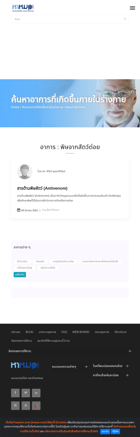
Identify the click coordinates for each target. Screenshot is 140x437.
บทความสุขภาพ (47, 332)
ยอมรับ (105, 431)
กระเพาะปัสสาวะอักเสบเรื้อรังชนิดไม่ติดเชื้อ (100, 261)
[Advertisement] (70, 54)
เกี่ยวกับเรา (120, 332)
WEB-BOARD (80, 332)
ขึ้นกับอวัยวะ (22, 261)
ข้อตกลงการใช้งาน (21, 341)
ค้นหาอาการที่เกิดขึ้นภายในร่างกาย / (43, 107)
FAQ (64, 332)
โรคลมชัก (40, 261)
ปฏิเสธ (115, 431)
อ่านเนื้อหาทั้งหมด (50, 210)
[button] (132, 7)
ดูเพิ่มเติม (19, 274)
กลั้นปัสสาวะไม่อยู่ (24, 268)
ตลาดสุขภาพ (102, 332)
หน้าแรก (15, 332)
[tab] (70, 352)
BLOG (29, 332)
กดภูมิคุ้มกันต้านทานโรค (63, 261)
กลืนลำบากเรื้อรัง (47, 268)
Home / (16, 107)
